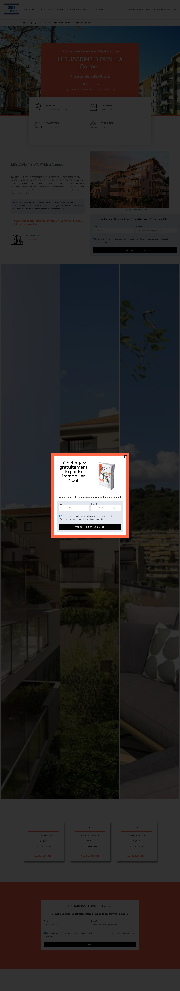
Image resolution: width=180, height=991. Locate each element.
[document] (90, 495)
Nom (61, 504)
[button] (126, 457)
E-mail (94, 504)
